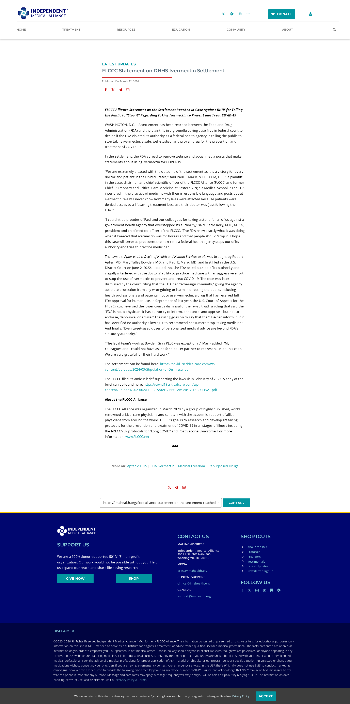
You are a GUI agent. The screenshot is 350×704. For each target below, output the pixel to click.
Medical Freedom (191, 466)
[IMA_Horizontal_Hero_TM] (42, 8)
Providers (254, 557)
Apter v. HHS (137, 466)
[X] (113, 90)
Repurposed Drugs (223, 466)
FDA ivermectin (162, 466)
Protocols (254, 552)
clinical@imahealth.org (193, 583)
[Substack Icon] (271, 590)
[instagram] (257, 590)
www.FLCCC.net (137, 436)
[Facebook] (105, 90)
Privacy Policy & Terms (131, 680)
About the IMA (258, 547)
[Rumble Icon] (279, 590)
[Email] (127, 90)
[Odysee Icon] (264, 590)
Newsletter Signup (260, 571)
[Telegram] (120, 90)
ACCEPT (266, 696)
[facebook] (242, 590)
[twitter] (249, 590)
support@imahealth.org (194, 596)
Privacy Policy (240, 696)
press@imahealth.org (192, 571)
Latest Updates (119, 64)
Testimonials (256, 561)
